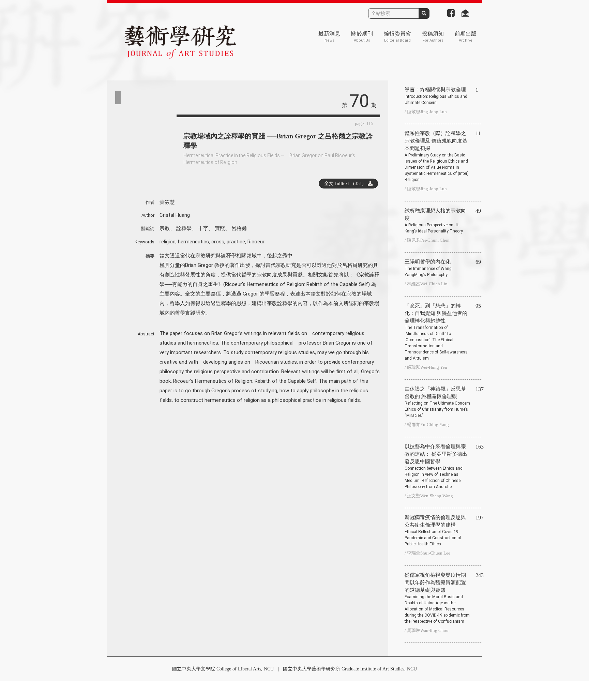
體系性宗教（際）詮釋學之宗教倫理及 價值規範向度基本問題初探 (437, 156)
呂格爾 (239, 228)
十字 (203, 228)
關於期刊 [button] (362, 37)
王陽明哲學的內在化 (428, 268)
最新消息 (329, 37)
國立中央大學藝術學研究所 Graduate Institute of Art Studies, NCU (350, 668)
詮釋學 (184, 228)
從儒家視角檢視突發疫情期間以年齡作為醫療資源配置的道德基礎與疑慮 (437, 598)
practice (236, 242)
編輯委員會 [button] (397, 37)
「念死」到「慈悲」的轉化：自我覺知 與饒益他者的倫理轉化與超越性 (436, 332)
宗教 (165, 228)
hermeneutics (193, 242)
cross (217, 242)
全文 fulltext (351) (346, 183)
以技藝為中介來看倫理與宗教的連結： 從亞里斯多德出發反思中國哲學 (436, 466)
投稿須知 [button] (433, 37)
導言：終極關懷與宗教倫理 (436, 96)
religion (168, 242)
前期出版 (466, 37)
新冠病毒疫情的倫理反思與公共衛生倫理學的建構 (435, 530)
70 (359, 101)
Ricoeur (256, 242)
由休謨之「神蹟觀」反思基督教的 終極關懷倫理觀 (437, 402)
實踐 (220, 228)
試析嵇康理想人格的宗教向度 (435, 220)
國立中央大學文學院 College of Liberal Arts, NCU (223, 668)
